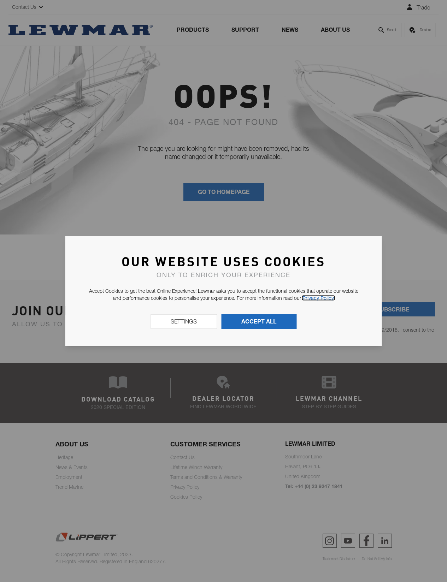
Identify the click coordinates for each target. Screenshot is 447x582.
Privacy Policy (318, 298)
